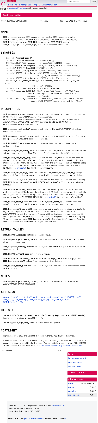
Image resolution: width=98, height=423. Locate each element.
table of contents (77, 372)
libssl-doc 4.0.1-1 (58, 405)
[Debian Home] (3, 5)
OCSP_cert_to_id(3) (23, 297)
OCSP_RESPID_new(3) (59, 300)
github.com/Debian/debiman (34, 419)
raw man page (74, 366)
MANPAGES (11, 1)
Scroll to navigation (12, 15)
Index (10, 5)
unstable (72, 391)
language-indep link (77, 358)
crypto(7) (21, 168)
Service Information (48, 5)
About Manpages (23, 5)
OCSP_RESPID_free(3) (13, 302)
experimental (13, 8)
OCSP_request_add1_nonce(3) (46, 297)
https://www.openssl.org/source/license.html (61, 345)
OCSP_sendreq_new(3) (39, 300)
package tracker (75, 362)
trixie (70, 383)
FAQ (35, 5)
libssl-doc (22, 8)
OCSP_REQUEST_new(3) (71, 297)
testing (71, 387)
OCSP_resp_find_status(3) (15, 300)
